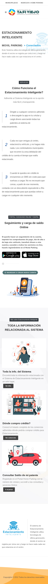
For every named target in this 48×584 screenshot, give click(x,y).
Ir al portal (9, 489)
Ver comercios (10, 438)
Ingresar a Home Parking (32, 3)
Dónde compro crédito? (16, 423)
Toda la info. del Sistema (17, 371)
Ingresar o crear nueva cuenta (21, 272)
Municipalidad (12, 3)
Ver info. (8, 386)
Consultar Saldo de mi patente (20, 475)
